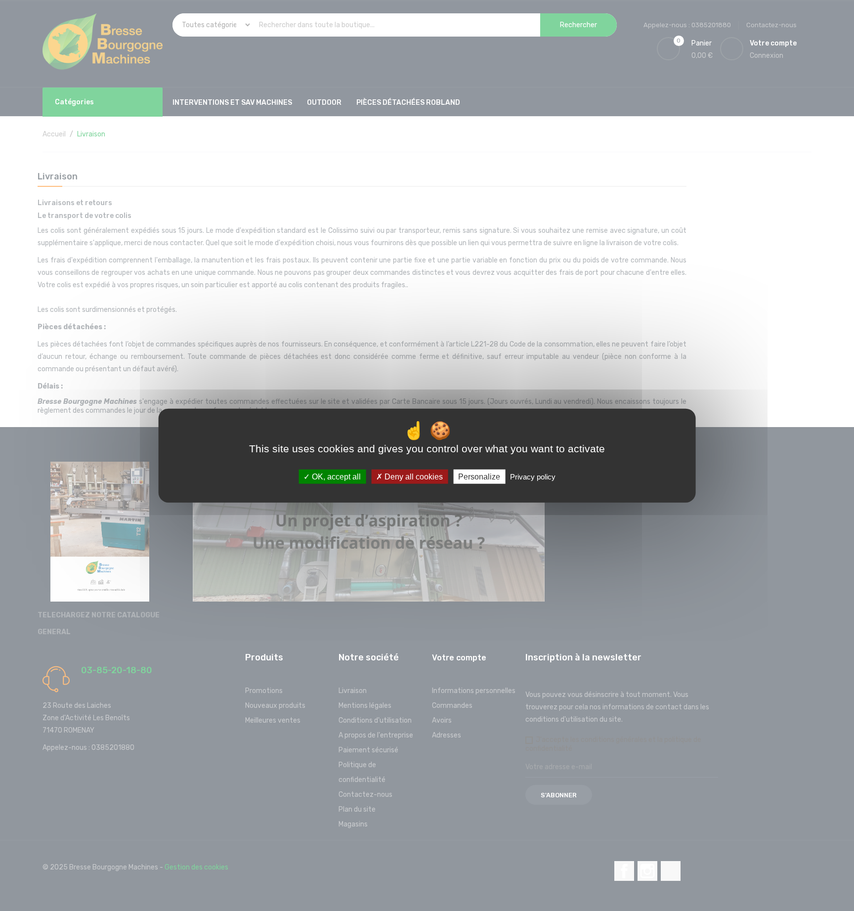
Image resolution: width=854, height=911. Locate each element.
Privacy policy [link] (532, 477)
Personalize (479, 477)
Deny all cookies (413, 477)
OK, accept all (335, 477)
